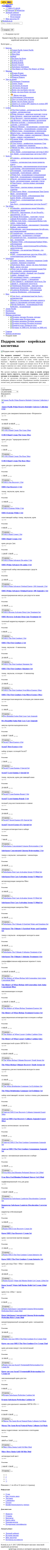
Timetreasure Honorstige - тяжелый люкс (25, 288)
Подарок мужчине (34, 323)
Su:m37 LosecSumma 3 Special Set (15, 773)
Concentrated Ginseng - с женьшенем (24, 279)
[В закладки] (19, 424)
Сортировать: (6, 389)
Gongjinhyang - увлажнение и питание (25, 235)
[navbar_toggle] (11, 44)
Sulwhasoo (24, 67)
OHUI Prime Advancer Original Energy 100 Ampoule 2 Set (25, 591)
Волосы (21, 106)
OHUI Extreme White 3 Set (12, 513)
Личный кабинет (12, 1533)
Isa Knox (22, 58)
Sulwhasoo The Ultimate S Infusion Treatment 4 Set (22, 957)
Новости (9, 1514)
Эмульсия (24, 88)
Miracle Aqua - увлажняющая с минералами (27, 133)
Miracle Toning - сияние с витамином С (29, 136)
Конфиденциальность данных (17, 1505)
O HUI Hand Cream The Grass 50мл (16, 435)
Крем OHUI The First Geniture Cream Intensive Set (22, 1259)
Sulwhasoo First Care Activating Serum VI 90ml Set (22, 877)
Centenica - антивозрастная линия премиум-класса (27, 163)
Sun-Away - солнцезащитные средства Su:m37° (28, 204)
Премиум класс (30, 325)
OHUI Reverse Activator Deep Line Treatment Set (21, 617)
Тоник (20, 84)
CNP (18, 52)
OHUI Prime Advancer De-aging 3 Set (17, 565)
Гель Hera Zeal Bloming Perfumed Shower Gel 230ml (23, 1177)
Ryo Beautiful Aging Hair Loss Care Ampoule (20, 721)
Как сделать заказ (12, 1496)
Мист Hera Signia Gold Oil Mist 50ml (16, 1452)
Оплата (8, 1503)
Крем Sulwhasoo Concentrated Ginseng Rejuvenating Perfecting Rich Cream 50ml (23, 1316)
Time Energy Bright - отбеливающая (27, 197)
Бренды (9, 48)
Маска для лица (19, 95)
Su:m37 (21, 65)
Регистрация (15, 17)
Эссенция (24, 86)
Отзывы (9, 1516)
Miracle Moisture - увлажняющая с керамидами (28, 129)
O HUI (20, 60)
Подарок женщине (34, 321)
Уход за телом (28, 99)
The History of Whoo (36, 69)
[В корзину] (16, 424)
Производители (12, 1522)
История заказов (12, 1535)
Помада (21, 77)
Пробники (10, 311)
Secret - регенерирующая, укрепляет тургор (27, 181)
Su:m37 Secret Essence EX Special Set (17, 825)
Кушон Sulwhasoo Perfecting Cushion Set (18, 1400)
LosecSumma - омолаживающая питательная (27, 168)
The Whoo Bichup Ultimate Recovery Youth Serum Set (23, 1065)
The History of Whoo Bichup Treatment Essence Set (22, 1013)
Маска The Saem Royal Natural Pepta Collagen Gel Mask (25, 1426)
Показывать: (6, 394)
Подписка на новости (14, 1540)
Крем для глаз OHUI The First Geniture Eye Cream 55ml (25, 1343)
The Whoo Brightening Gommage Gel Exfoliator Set (22, 1091)
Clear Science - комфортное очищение (28, 144)
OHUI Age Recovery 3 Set (12, 487)
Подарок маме (29, 319)
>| (6, 1481)
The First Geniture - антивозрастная (28, 111)
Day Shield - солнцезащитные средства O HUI (28, 154)
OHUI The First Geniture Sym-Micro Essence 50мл (22, 695)
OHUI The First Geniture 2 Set (14, 643)
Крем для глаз (28, 90)
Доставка (9, 1498)
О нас (8, 1494)
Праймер (23, 75)
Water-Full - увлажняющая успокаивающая (27, 177)
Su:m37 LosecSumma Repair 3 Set (15, 799)
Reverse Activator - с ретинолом (26, 123)
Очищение (25, 81)
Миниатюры (11, 313)
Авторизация (15, 15)
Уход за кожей (11, 79)
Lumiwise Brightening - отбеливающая (25, 292)
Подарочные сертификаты (16, 1524)
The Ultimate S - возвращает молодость (28, 282)
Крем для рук (28, 102)
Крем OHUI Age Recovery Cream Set (17, 1233)
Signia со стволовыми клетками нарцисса (26, 302)
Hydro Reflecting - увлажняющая (26, 306)
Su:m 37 (9, 156)
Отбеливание (28, 97)
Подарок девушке (33, 317)
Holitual (13, 56)
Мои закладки (11, 1537)
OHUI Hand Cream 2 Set (12, 539)
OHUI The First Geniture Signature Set (17, 669)
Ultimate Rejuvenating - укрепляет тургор (26, 219)
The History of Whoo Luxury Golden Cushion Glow (22, 1039)
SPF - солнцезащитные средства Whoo (28, 255)
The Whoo (9, 206)
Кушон (20, 73)
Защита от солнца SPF (39, 104)
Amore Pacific (28, 50)
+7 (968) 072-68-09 (13, 8)
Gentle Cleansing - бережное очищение (29, 262)
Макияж (9, 71)
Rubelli (20, 63)
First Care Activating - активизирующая (28, 270)
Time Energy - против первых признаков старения (26, 188)
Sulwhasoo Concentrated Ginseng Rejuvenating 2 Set (22, 851)
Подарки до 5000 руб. (38, 328)
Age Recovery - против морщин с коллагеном (28, 120)
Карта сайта (10, 1520)
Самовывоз (10, 1500)
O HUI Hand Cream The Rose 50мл (16, 461)
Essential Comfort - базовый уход (27, 274)
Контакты (9, 1518)
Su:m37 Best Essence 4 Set (12, 747)
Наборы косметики (13, 315)
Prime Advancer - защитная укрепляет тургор (27, 116)
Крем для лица (30, 92)
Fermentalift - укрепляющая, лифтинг (24, 173)
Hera (18, 54)
